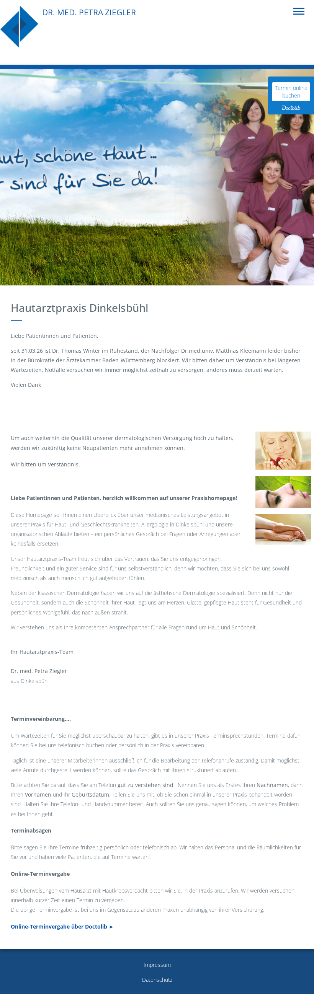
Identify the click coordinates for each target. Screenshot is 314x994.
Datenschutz (157, 979)
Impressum (157, 964)
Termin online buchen (291, 91)
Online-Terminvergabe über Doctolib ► (62, 926)
